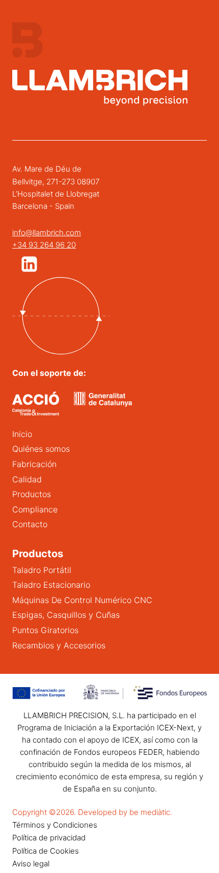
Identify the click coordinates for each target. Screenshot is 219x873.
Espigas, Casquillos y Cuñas (66, 615)
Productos (31, 494)
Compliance (35, 509)
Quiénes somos (41, 449)
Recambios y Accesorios (58, 645)
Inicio (22, 434)
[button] (29, 264)
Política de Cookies (45, 851)
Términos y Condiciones (54, 825)
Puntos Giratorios (45, 630)
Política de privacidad (49, 837)
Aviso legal (30, 863)
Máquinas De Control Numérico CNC (82, 600)
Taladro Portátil (41, 570)
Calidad (27, 479)
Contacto (29, 524)
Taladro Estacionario (51, 585)
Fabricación (34, 464)
